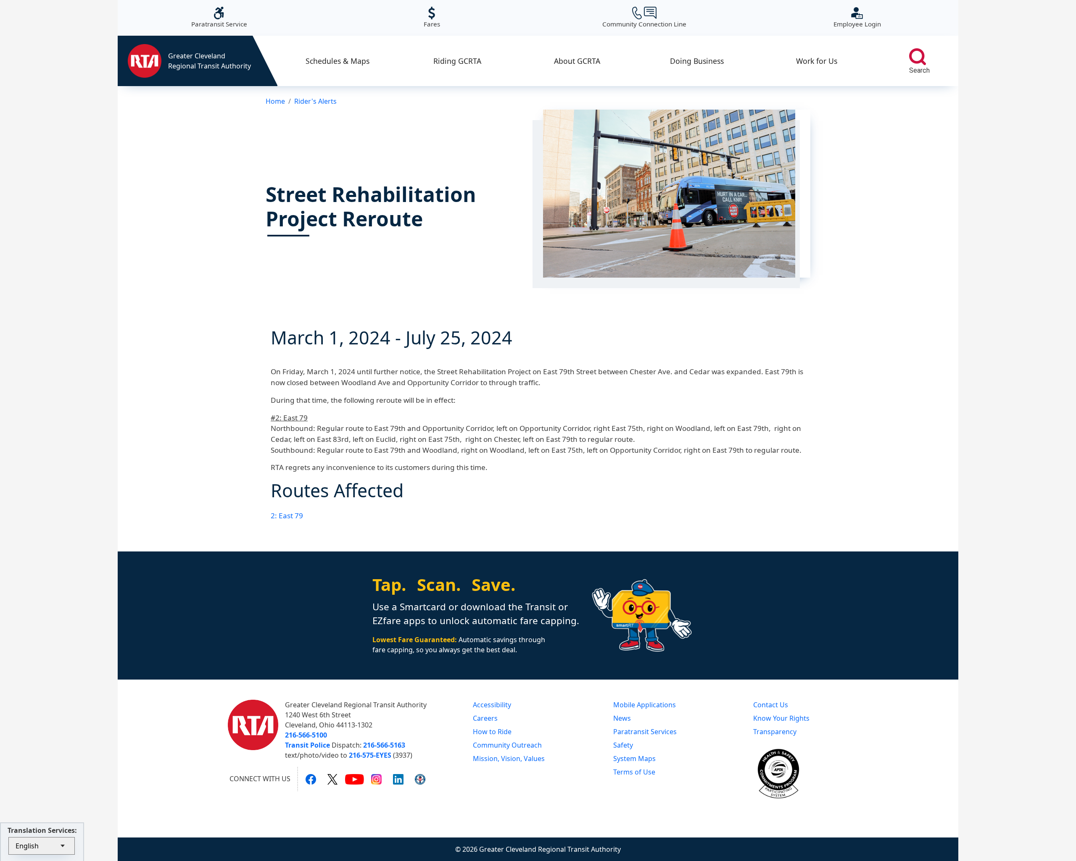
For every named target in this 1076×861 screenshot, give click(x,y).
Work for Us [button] (816, 61)
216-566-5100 (306, 735)
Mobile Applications (644, 704)
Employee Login (857, 17)
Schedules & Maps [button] (337, 61)
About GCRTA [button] (577, 61)
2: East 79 (287, 515)
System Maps (634, 758)
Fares (432, 17)
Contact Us (770, 704)
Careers (485, 718)
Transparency (774, 731)
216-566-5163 (384, 745)
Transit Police (307, 745)
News (622, 718)
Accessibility (492, 704)
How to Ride (492, 731)
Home (275, 101)
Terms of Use (634, 772)
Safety (623, 745)
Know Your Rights (781, 718)
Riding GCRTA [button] (457, 61)
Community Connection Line (644, 17)
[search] (917, 56)
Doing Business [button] (697, 61)
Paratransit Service (219, 17)
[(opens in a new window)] (311, 779)
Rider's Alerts (315, 101)
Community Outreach (507, 745)
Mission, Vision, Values (509, 758)
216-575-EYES (370, 755)
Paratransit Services (645, 731)
